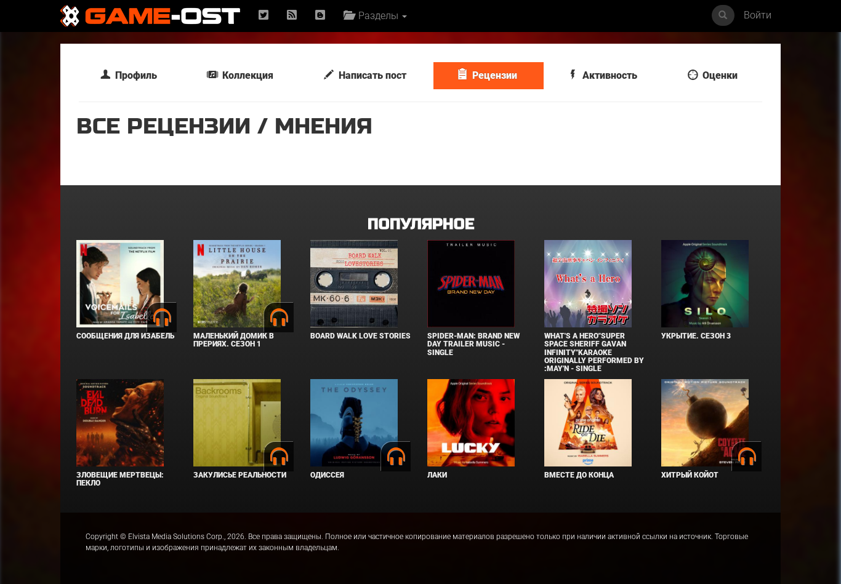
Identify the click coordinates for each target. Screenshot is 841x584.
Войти (757, 15)
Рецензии (492, 75)
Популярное (421, 224)
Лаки (437, 475)
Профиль (133, 75)
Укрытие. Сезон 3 (696, 336)
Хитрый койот (689, 475)
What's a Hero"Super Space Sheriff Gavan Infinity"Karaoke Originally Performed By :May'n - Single (594, 352)
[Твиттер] (263, 15)
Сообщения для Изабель (125, 336)
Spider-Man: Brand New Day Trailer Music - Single (473, 344)
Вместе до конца (579, 475)
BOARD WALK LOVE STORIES (360, 336)
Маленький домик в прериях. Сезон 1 (233, 340)
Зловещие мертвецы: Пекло (120, 479)
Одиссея (327, 475)
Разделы (377, 16)
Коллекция (245, 75)
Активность (607, 75)
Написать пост (370, 75)
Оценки (718, 75)
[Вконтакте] (320, 15)
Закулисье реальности (239, 475)
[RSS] (292, 15)
